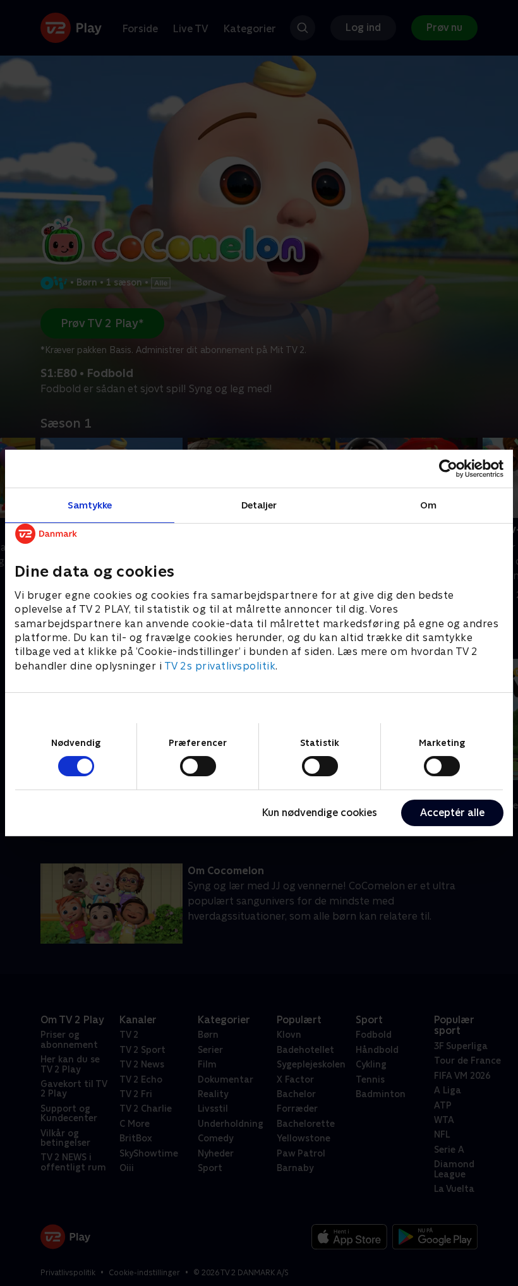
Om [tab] (428, 505)
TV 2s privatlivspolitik (220, 666)
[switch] (198, 766)
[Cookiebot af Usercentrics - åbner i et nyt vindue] (448, 468)
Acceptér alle (452, 813)
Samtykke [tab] (90, 505)
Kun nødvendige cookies (319, 813)
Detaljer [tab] (259, 505)
